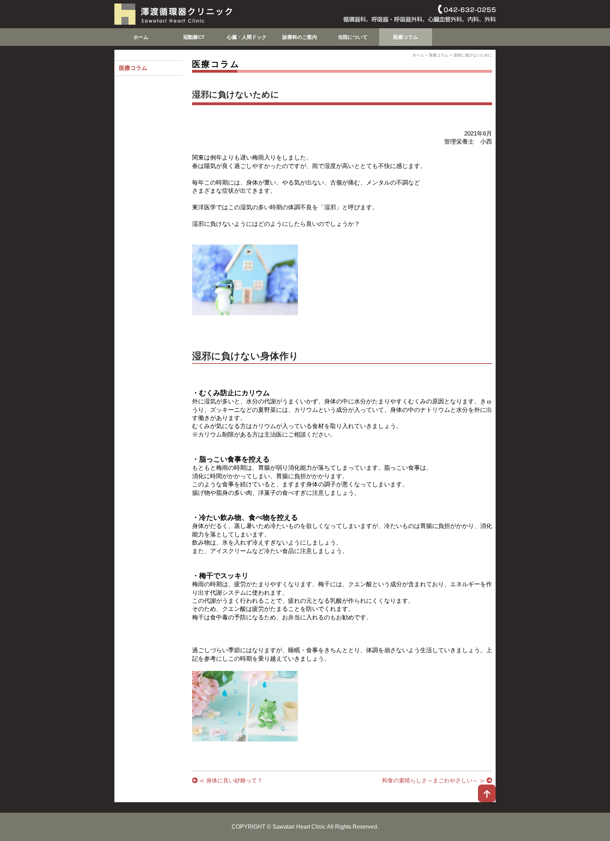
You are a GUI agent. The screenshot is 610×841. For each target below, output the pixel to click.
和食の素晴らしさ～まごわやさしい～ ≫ (434, 780)
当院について (352, 37)
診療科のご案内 (299, 37)
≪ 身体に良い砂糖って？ (230, 780)
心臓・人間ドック (247, 37)
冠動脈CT (194, 37)
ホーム (140, 37)
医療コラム (405, 37)
